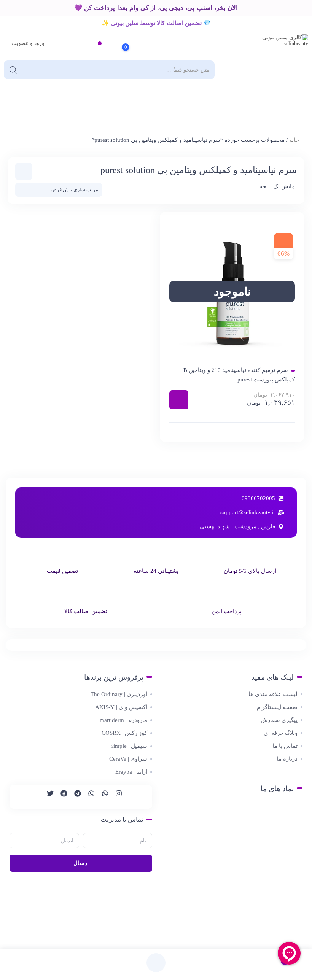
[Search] (13, 69)
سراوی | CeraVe (128, 759)
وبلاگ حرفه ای (281, 733)
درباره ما (287, 759)
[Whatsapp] (101, 797)
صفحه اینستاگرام (277, 707)
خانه (294, 140)
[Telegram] (74, 797)
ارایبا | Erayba (131, 772)
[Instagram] (115, 797)
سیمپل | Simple (128, 746)
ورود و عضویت (28, 43)
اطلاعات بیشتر (178, 399)
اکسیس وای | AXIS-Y (121, 707)
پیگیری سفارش (279, 720)
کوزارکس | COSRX (124, 733)
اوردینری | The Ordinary (119, 694)
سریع (232, 432)
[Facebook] (60, 797)
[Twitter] (47, 797)
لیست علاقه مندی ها (273, 694)
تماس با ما (285, 746)
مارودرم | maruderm (123, 720)
